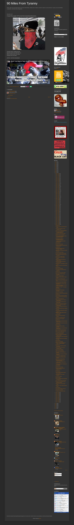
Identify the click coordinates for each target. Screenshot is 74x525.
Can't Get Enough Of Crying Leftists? (61, 272)
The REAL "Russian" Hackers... (60, 275)
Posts (56, 473)
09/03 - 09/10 (58, 193)
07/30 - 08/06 (58, 199)
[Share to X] (23, 86)
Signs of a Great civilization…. (58, 468)
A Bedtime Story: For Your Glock (60, 234)
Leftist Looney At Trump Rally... (60, 350)
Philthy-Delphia (57, 434)
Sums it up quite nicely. (62, 421)
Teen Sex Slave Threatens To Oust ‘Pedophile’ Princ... (60, 229)
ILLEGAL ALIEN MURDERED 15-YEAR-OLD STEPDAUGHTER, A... (61, 236)
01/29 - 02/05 (58, 397)
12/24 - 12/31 (58, 174)
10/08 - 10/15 (58, 187)
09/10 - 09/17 (58, 192)
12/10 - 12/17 (58, 177)
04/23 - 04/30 (58, 216)
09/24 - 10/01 (58, 190)
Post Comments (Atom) (14, 98)
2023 (56, 165)
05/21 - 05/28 (58, 211)
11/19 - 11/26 (58, 180)
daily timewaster (57, 451)
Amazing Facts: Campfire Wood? (60, 256)
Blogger (40, 518)
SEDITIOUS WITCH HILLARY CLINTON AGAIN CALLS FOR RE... (61, 285)
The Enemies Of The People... (60, 252)
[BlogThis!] (21, 86)
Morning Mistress (58, 267)
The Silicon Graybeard (58, 441)
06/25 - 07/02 (58, 205)
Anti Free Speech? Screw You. (60, 298)
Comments (56, 475)
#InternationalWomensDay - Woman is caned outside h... (61, 300)
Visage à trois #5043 (61, 461)
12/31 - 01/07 (58, 173)
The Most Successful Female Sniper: (61, 233)
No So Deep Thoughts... (59, 376)
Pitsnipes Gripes (57, 414)
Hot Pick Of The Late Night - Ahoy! (60, 317)
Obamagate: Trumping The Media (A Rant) (61, 293)
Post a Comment (10, 95)
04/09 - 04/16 (58, 218)
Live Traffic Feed (61, 493)
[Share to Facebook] (24, 86)
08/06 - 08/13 (58, 198)
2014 (56, 405)
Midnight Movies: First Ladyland (60, 318)
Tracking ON (64, 512)
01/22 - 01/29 (58, 398)
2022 (56, 166)
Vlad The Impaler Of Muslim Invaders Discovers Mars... (61, 373)
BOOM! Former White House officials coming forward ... (61, 305)
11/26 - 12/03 (58, 179)
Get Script (58, 512)
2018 (56, 171)
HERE (57, 68)
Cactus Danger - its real (62, 452)
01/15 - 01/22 (58, 399)
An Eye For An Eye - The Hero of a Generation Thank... (60, 348)
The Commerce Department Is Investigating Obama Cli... (60, 232)
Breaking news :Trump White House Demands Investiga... (60, 382)
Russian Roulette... (58, 377)
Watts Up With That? (58, 447)
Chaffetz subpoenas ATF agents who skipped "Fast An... (61, 260)
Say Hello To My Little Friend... (60, 333)
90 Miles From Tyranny (22, 3)
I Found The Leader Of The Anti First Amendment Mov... (60, 262)
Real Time (61, 512)
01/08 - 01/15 (58, 400)
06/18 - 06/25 (58, 206)
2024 (56, 164)
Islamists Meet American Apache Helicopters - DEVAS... (60, 248)
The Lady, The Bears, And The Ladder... (61, 253)
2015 (56, 404)
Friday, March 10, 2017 (12, 93)
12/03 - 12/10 (58, 178)
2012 (56, 408)
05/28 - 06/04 (58, 210)
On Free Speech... (58, 371)
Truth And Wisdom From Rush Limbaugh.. (61, 295)
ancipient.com (57, 481)
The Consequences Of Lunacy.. (60, 332)
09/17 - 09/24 (58, 191)
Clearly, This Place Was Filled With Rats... (61, 230)
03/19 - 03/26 (58, 222)
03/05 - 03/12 (58, 224)
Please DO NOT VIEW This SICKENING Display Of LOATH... (61, 335)
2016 (56, 403)
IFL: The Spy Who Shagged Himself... (61, 355)
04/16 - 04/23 (58, 217)
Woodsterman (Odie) (12, 91)
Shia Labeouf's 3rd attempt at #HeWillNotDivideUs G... (60, 239)
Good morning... (61, 415)
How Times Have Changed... (59, 349)
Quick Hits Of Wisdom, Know (58, 500)
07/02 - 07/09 (58, 204)
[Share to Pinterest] (24, 86)
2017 (56, 172)
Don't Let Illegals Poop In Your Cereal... (61, 380)
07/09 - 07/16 (58, 203)
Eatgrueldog (57, 467)
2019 (56, 170)
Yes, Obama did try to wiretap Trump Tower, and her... (60, 362)
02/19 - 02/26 (58, 393)
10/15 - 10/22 (58, 186)
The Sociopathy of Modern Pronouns (61, 388)
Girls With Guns (58, 225)
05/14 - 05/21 (58, 212)
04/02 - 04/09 (58, 219)
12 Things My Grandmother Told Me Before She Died (60, 241)
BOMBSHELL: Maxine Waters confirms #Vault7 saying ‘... (61, 313)
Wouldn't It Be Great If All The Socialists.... (61, 303)
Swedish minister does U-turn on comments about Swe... (60, 360)
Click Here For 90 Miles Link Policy (58, 410)
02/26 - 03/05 (58, 392)
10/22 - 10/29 (58, 185)
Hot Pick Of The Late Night (59, 268)
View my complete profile (57, 112)
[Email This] (20, 86)
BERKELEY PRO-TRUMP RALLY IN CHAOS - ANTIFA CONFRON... (60, 343)
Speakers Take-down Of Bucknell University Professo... (60, 368)
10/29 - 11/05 (58, 184)
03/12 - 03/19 (58, 223)
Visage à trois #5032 (59, 507)
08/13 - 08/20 (58, 197)
